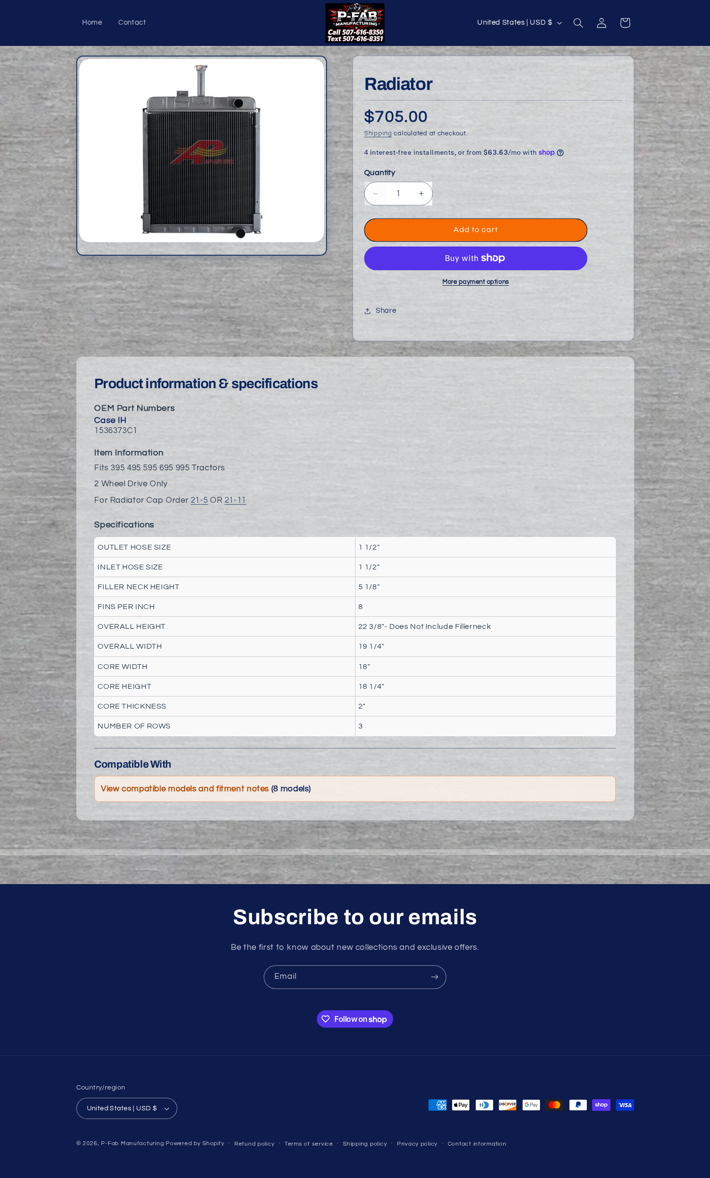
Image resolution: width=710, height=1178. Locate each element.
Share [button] (386, 310)
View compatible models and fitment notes (206, 789)
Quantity (379, 172)
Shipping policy (365, 1144)
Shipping (378, 134)
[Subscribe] (435, 977)
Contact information (477, 1144)
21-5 (199, 500)
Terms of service (308, 1144)
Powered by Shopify (195, 1143)
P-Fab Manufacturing (132, 1143)
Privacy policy (417, 1144)
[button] (578, 23)
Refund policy (254, 1144)
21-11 (235, 500)
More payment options (475, 282)
